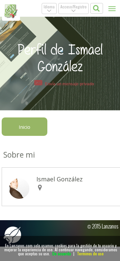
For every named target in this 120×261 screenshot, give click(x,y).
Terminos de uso (90, 253)
